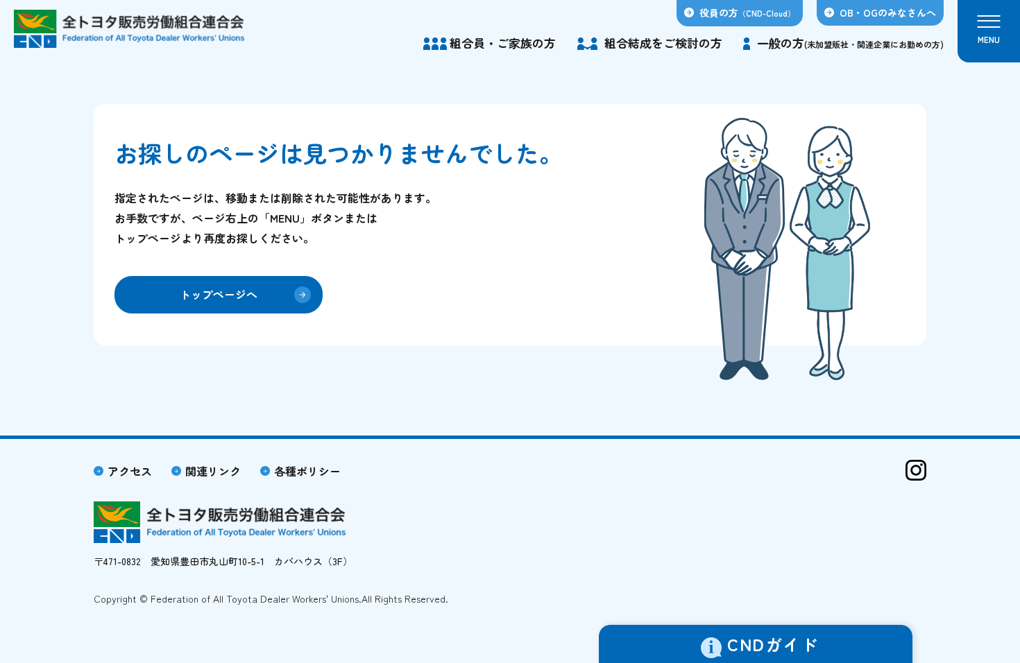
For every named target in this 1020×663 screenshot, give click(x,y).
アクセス (130, 471)
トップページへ (218, 294)
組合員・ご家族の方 (503, 42)
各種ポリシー (307, 471)
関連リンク (213, 471)
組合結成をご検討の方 (663, 42)
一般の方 (850, 42)
